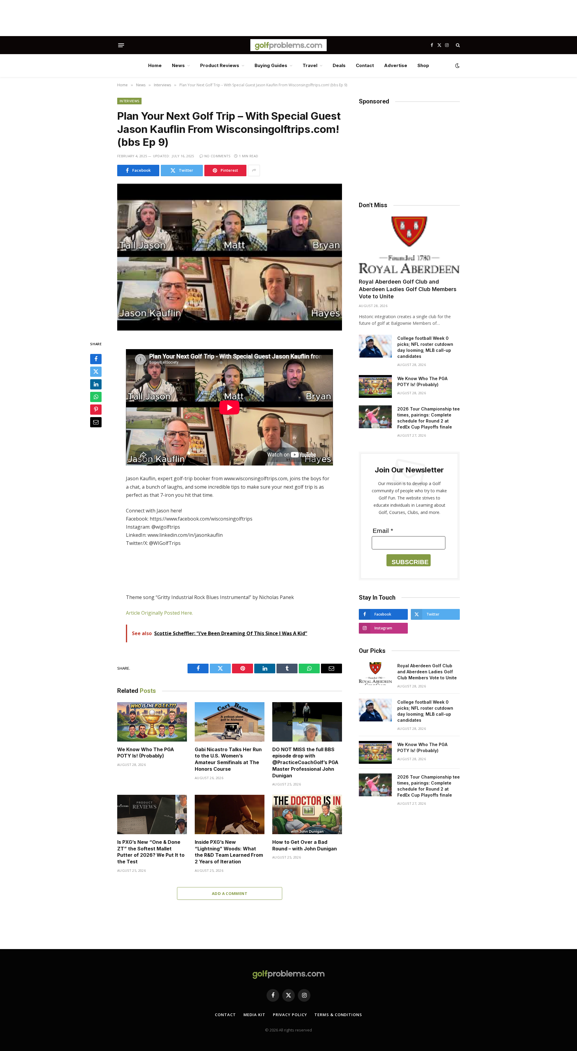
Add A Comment (229, 893)
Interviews (129, 101)
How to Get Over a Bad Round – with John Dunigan (304, 845)
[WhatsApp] (96, 397)
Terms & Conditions (338, 1014)
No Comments (217, 156)
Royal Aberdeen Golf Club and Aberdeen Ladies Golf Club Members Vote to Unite (407, 289)
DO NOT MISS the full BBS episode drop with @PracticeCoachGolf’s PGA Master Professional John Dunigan (305, 762)
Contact (365, 65)
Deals (339, 65)
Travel (310, 65)
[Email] (96, 422)
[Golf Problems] (288, 45)
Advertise (395, 65)
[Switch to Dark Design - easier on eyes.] (457, 65)
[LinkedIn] (96, 385)
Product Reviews (219, 65)
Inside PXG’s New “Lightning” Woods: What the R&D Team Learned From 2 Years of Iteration (229, 852)
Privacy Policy (290, 1014)
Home (155, 65)
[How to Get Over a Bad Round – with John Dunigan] (307, 814)
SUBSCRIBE (410, 561)
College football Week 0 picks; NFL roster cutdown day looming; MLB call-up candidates (425, 347)
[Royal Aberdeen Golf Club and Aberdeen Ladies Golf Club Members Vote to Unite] (409, 245)
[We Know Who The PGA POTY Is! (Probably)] (152, 722)
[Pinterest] (96, 410)
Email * (383, 530)
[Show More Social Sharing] (254, 170)
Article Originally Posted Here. (159, 613)
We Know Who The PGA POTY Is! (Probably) (145, 752)
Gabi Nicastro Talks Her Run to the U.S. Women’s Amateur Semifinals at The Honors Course (228, 759)
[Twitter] (96, 372)
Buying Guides (271, 65)
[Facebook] (96, 359)
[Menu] (121, 45)
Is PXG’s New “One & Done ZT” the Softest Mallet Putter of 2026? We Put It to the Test (151, 852)
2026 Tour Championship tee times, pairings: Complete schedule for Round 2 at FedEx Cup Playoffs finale (428, 417)
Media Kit (254, 1014)
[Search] (457, 45)
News (178, 65)
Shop (423, 65)
